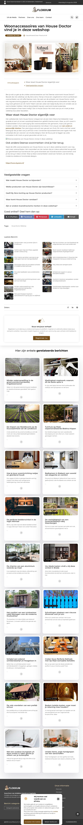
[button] (58, 799)
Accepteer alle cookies (32, 822)
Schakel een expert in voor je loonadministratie (62, 272)
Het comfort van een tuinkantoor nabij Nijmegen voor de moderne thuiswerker (22, 614)
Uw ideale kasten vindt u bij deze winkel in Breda (60, 567)
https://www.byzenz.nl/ (15, 163)
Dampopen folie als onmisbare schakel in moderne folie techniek (27, 265)
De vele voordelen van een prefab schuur (22, 706)
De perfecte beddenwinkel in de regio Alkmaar (21, 520)
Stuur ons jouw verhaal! (41, 327)
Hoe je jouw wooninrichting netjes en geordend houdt (22, 474)
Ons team (40, 17)
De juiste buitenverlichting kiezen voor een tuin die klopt (27, 280)
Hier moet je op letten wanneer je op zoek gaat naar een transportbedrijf (26, 258)
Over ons (30, 17)
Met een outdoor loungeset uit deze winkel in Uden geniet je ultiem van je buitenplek (20, 753)
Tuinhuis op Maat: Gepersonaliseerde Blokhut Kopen (60, 428)
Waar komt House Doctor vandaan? (41, 200)
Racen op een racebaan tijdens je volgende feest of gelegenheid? (63, 250)
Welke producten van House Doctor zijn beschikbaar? (41, 187)
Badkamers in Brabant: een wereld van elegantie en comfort (60, 474)
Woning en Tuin (13, 35)
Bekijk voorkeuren (51, 822)
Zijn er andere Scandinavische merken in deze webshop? (41, 206)
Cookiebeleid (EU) (71, 822)
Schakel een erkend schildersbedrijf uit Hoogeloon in (21, 660)
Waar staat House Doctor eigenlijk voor (42, 82)
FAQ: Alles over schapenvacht (62, 264)
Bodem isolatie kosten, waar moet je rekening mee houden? (60, 706)
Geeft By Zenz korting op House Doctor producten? (41, 193)
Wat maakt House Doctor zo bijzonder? (41, 180)
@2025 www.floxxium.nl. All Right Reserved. (18, 822)
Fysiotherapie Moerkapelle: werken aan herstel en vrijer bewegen (66, 287)
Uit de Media (11, 17)
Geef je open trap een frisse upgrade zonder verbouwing (26, 250)
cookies (55, 811)
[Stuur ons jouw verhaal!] (41, 320)
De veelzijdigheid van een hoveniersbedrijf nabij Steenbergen (56, 521)
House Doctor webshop (19, 226)
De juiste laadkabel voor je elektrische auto (26, 272)
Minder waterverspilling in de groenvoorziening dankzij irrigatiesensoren (24, 288)
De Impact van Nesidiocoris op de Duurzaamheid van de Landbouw (22, 428)
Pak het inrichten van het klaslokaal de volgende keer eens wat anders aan (65, 243)
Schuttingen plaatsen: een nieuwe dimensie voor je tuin (60, 613)
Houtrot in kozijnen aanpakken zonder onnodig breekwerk (65, 280)
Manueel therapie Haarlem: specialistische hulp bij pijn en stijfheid (27, 294)
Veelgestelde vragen (34, 86)
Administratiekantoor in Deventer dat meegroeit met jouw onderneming (65, 258)
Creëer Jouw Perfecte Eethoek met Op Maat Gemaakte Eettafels (60, 660)
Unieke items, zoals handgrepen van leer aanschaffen (59, 752)
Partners (22, 17)
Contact (49, 17)
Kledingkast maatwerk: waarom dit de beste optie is (59, 381)
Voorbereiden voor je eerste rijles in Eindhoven (25, 243)
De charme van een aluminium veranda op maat (21, 567)
